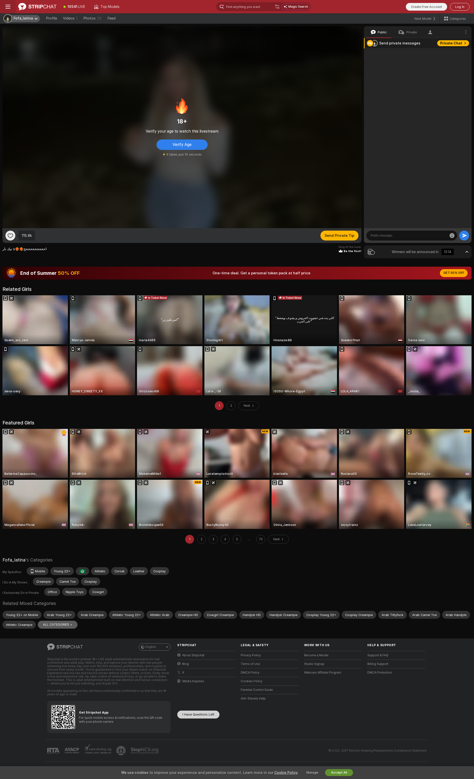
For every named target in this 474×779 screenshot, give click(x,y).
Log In (459, 7)
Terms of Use (250, 664)
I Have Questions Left (198, 714)
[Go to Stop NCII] (145, 751)
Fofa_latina (13, 559)
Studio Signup (314, 664)
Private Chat (451, 43)
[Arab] (82, 571)
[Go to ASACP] (72, 750)
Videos (70, 18)
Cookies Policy (251, 681)
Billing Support (377, 664)
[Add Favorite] (10, 235)
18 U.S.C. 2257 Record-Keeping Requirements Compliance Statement (377, 750)
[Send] (464, 235)
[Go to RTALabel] (53, 751)
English (151, 647)
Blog (185, 664)
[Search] (277, 6)
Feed (111, 18)
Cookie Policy (285, 773)
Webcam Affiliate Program (322, 672)
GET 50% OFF (453, 273)
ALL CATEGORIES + (57, 624)
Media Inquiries (193, 681)
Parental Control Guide (257, 690)
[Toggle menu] (8, 6)
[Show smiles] (452, 236)
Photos (92, 18)
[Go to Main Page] (37, 6)
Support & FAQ (377, 655)
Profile (51, 18)
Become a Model (316, 655)
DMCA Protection (379, 672)
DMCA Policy (250, 672)
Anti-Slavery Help (253, 698)
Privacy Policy (251, 655)
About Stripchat (193, 655)
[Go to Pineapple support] (121, 750)
